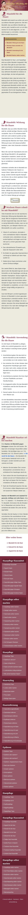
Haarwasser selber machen (11, 635)
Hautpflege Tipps (9, 797)
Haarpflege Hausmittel (10, 564)
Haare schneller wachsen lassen (13, 667)
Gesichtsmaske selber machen (12, 878)
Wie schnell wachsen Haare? (12, 674)
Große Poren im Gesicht (10, 843)
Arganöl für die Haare (16, 551)
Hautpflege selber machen (11, 867)
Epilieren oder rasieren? (10, 755)
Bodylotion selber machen (11, 874)
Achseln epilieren (9, 769)
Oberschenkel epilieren (10, 783)
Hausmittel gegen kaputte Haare (13, 586)
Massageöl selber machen (11, 888)
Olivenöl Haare (8, 575)
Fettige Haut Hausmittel (10, 839)
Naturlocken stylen (9, 691)
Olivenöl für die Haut (9, 836)
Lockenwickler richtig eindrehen (13, 670)
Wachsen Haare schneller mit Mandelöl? (15, 46)
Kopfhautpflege (8, 804)
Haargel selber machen (10, 610)
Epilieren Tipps (8, 751)
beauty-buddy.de (8, 899)
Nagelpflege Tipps (9, 811)
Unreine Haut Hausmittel (11, 853)
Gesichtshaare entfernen (11, 716)
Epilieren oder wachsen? (11, 758)
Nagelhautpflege (8, 808)
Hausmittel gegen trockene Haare (13, 593)
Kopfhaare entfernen (9, 719)
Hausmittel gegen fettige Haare (12, 582)
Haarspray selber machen (11, 624)
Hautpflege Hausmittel (10, 821)
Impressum (16, 899)
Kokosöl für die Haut (9, 829)
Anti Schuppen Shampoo (11, 642)
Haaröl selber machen (10, 617)
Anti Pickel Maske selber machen (13, 871)
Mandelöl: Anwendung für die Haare (15, 51)
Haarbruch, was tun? (10, 659)
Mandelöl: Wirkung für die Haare (15, 43)
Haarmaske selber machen (11, 614)
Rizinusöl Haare (8, 579)
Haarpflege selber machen (11, 607)
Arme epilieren (8, 772)
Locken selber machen (10, 688)
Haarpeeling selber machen (11, 621)
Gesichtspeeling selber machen (13, 881)
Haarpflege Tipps (9, 656)
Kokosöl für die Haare (15, 547)
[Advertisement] (14, 105)
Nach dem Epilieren (9, 765)
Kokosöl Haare (8, 571)
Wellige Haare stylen (10, 698)
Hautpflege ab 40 (9, 800)
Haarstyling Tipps (9, 684)
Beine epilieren (8, 776)
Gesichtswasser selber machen (12, 885)
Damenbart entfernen (10, 712)
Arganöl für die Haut (9, 825)
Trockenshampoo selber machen (13, 646)
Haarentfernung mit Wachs (11, 737)
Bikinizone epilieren (9, 779)
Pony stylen (7, 695)
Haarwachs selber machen (11, 631)
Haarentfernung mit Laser (11, 730)
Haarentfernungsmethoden (11, 709)
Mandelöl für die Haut (16, 543)
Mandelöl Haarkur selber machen (16, 55)
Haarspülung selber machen (12, 628)
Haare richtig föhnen (9, 663)
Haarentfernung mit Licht (11, 733)
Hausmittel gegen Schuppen (12, 589)
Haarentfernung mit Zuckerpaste (13, 741)
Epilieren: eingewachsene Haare (13, 762)
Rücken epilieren (9, 786)
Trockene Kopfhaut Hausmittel (12, 850)
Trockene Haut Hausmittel (11, 846)
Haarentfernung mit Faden (11, 726)
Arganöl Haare (8, 568)
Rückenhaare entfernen (10, 723)
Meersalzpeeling (8, 892)
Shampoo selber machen (11, 638)
